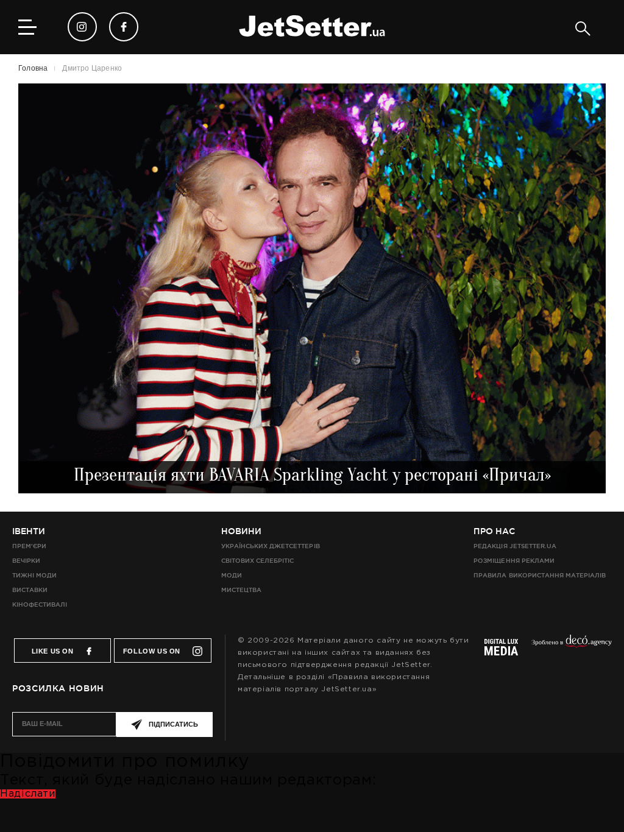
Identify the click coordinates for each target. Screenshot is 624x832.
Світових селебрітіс (257, 560)
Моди (231, 575)
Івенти (28, 531)
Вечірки (26, 560)
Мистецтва (241, 590)
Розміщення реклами (513, 560)
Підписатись (173, 724)
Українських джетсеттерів (270, 546)
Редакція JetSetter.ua (514, 546)
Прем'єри (29, 546)
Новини (241, 531)
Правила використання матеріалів (539, 575)
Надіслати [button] (27, 794)
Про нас (494, 531)
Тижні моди (34, 575)
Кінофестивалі (39, 604)
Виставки (30, 590)
